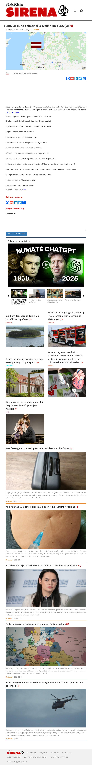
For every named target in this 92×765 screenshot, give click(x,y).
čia (25, 190)
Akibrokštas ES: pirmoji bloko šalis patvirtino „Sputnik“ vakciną (41, 506)
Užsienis (9, 501)
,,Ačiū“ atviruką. (12, 112)
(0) (71, 26)
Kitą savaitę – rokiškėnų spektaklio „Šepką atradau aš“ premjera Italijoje (25, 405)
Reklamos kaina (14, 757)
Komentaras (11, 213)
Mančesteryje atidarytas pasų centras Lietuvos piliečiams (37, 448)
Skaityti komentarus (16, 234)
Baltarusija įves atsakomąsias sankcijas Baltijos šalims (36, 623)
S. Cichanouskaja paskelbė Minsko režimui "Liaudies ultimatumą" (42, 565)
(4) (77, 506)
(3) (70, 448)
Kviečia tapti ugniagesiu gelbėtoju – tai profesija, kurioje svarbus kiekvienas (66, 316)
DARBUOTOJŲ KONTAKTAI (17, 761)
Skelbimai (31, 752)
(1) (18, 685)
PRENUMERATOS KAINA (59, 757)
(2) (67, 623)
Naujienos (43, 752)
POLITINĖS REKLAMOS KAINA (35, 757)
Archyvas (55, 752)
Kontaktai (66, 752)
